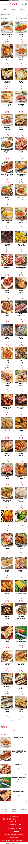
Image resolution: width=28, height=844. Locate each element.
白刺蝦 (7, 361)
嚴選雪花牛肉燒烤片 (7, 547)
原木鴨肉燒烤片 (20, 408)
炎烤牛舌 (7, 291)
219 (19, 755)
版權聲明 (23, 809)
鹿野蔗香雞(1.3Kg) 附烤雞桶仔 (7, 59)
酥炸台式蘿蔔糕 (7, 105)
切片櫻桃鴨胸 (21, 105)
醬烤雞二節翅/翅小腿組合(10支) (7, 176)
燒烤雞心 (18, 764)
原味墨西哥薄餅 (20, 501)
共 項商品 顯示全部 (21, 18)
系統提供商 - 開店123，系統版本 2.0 (14, 843)
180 (19, 795)
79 (18, 741)
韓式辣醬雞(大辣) (21, 547)
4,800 (19, 781)
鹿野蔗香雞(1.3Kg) (21, 477)
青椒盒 (21, 524)
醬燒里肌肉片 (21, 571)
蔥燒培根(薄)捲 (21, 617)
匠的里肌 (7, 571)
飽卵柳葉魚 (20, 687)
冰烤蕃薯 (21, 431)
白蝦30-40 (7, 338)
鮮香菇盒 (7, 617)
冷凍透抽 (21, 314)
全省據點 (14, 809)
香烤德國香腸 (7, 128)
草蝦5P (21, 338)
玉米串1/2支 (21, 245)
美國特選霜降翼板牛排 (21, 268)
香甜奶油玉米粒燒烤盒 (7, 221)
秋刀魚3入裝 (7, 687)
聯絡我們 (4, 809)
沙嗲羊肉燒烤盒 (7, 664)
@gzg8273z (19, 828)
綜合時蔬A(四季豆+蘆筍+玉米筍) (21, 595)
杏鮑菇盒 (7, 594)
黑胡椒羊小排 (7, 268)
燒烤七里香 (7, 454)
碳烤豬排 (7, 198)
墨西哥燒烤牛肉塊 (7, 408)
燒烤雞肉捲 (7, 82)
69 (18, 768)
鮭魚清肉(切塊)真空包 (7, 35)
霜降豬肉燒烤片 (18, 791)
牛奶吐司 (21, 82)
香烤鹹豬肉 (7, 384)
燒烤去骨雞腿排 (20, 664)
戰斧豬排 (21, 291)
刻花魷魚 (21, 710)
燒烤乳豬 (21, 640)
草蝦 (21, 361)
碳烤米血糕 (7, 245)
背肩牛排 (7, 314)
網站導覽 (4, 812)
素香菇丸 (21, 384)
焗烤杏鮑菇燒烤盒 (21, 175)
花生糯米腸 (20, 128)
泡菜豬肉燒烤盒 (20, 221)
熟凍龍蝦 (21, 35)
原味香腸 (21, 454)
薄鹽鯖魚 (7, 710)
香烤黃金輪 (7, 431)
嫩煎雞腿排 (18, 737)
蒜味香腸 (7, 477)
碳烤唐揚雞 (20, 198)
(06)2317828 (10, 824)
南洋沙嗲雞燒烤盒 (7, 501)
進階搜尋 (14, 812)
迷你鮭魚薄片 (7, 151)
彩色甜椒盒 (7, 524)
